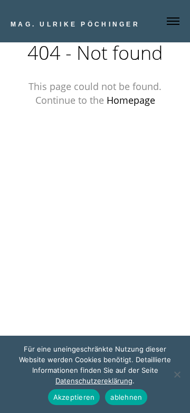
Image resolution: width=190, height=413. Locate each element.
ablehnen (126, 397)
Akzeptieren (74, 397)
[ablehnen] (177, 374)
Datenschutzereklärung (93, 380)
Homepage (131, 100)
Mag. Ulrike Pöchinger (75, 24)
